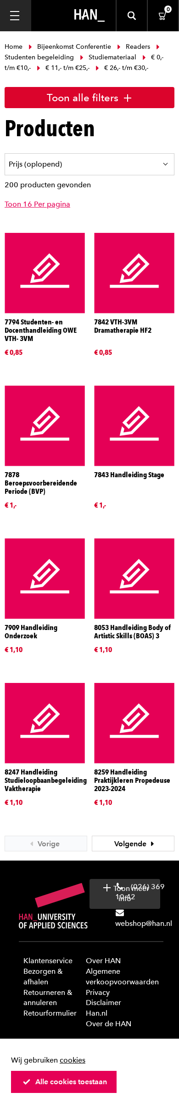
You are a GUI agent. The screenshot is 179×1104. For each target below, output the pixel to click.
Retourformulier (50, 1013)
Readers (138, 47)
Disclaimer (103, 1002)
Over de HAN (108, 1023)
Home (14, 47)
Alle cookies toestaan (71, 1081)
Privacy (98, 992)
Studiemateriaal (112, 57)
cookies (72, 1060)
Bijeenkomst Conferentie (74, 47)
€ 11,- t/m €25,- (67, 68)
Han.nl (96, 1013)
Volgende (131, 843)
